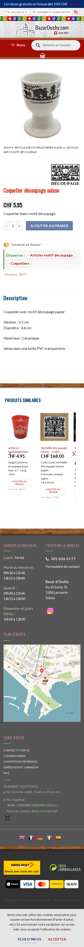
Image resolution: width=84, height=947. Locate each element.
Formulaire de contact (63, 566)
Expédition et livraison (21, 767)
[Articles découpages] (65, 174)
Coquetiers (20, 263)
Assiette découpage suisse (58, 449)
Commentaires (15, 756)
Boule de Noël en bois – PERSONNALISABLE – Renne (24, 453)
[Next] (73, 463)
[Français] (32, 837)
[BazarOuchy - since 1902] (42, 27)
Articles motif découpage (51, 255)
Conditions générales (20, 761)
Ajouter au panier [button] (24, 494)
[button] (18, 45)
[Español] (60, 837)
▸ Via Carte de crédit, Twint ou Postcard (32, 792)
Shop (7, 147)
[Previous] (11, 463)
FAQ (6, 773)
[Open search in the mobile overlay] (56, 45)
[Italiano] (51, 837)
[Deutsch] (41, 837)
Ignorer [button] (74, 4)
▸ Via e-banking (14, 799)
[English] (23, 837)
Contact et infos (16, 750)
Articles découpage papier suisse (39, 147)
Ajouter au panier (49, 226)
